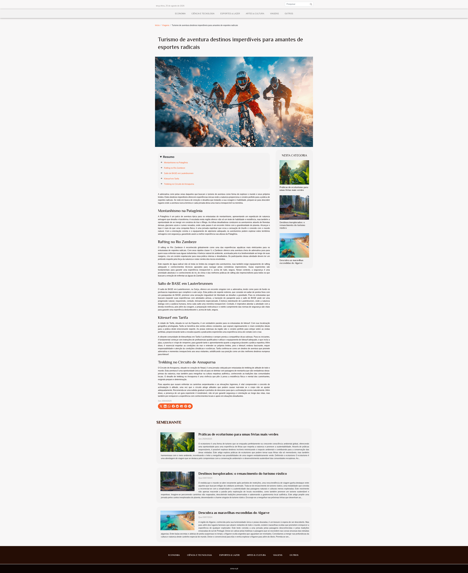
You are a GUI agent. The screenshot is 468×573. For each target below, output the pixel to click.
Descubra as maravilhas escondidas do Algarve (233, 513)
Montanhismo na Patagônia (176, 163)
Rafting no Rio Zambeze (174, 168)
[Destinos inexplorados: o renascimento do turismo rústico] (294, 207)
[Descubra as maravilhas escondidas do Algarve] (294, 245)
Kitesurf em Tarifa (171, 179)
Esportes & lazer (230, 14)
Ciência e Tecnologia (202, 14)
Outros (289, 14)
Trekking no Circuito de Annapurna (179, 184)
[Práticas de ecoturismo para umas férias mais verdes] (294, 172)
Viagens (274, 14)
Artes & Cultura (255, 14)
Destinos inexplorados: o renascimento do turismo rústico (292, 225)
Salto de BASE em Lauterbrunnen (178, 173)
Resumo (168, 156)
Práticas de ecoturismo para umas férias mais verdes (238, 434)
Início (157, 25)
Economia (180, 14)
